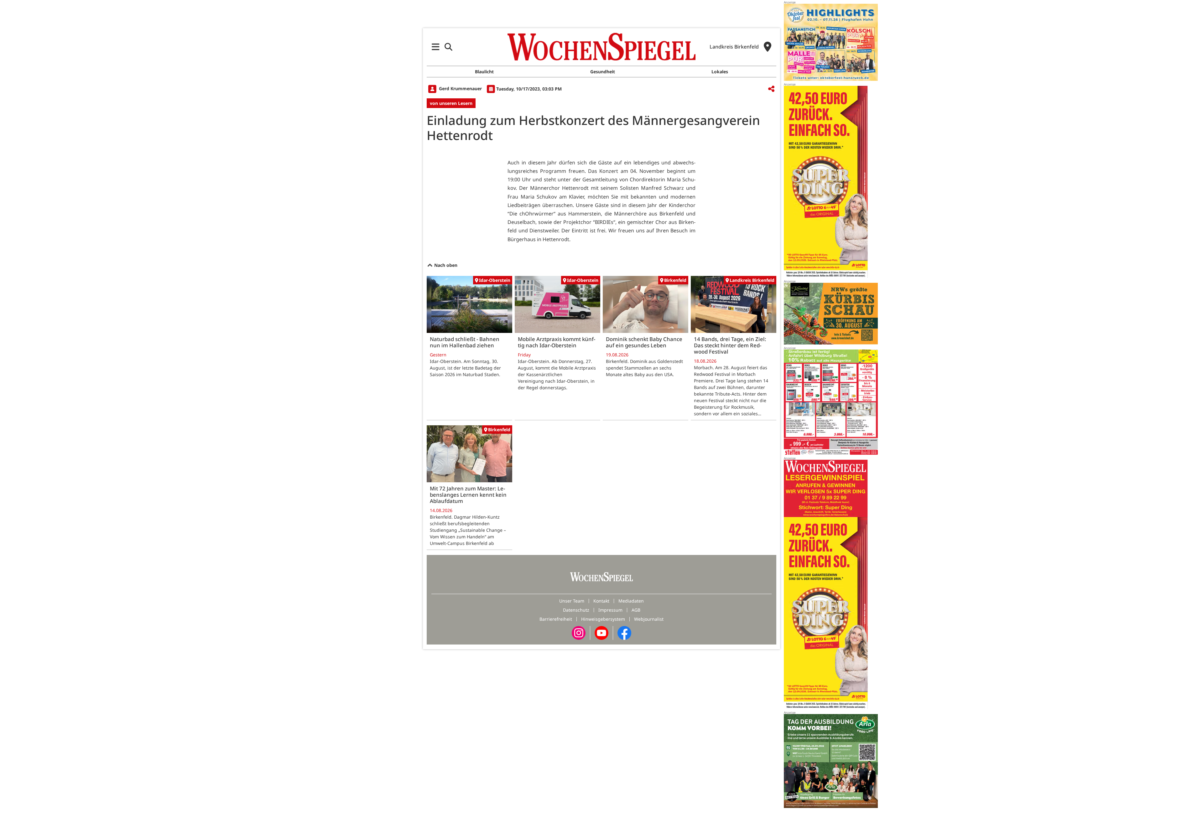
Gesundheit (602, 72)
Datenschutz (576, 610)
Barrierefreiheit (555, 619)
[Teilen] (771, 89)
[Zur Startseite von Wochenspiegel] (601, 46)
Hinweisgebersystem (603, 619)
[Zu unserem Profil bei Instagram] (579, 632)
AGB (636, 610)
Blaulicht (484, 72)
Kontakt (601, 601)
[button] (436, 47)
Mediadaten (631, 601)
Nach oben (445, 265)
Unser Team (571, 601)
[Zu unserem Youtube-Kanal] (601, 632)
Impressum (610, 610)
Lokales (719, 72)
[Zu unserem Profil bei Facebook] (624, 632)
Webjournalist (649, 619)
